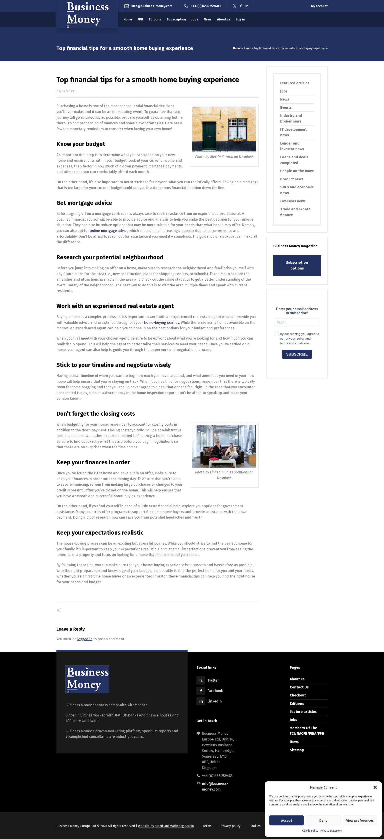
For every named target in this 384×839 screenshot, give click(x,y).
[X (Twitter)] (234, 6)
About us (297, 679)
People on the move (297, 171)
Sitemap (297, 750)
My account (319, 6)
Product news (291, 179)
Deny (323, 821)
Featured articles (294, 83)
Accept (286, 821)
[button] (375, 787)
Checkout (298, 695)
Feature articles (303, 712)
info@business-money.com (151, 6)
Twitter (213, 680)
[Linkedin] (247, 6)
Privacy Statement (331, 830)
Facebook (215, 691)
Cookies (255, 826)
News (247, 48)
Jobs (284, 91)
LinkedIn (214, 701)
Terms (207, 826)
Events (286, 107)
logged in (84, 639)
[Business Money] (87, 14)
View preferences (360, 821)
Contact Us (299, 687)
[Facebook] (241, 6)
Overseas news (293, 201)
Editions (297, 703)
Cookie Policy (310, 830)
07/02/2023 (65, 91)
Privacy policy (230, 826)
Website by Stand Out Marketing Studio (166, 826)
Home (236, 48)
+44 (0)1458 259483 (206, 6)
